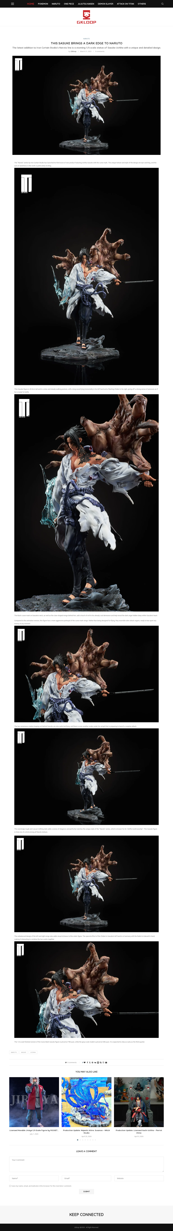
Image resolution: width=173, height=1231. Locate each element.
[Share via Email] (106, 1062)
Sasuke (23, 1052)
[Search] (162, 3)
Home (30, 3)
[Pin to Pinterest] (92, 1062)
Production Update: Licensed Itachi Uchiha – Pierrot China (139, 1131)
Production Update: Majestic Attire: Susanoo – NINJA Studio (86, 1131)
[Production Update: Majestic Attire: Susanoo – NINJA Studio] (86, 1102)
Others (142, 4)
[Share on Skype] (100, 1062)
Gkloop (73, 51)
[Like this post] (84, 1062)
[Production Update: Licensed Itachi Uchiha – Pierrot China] (139, 1102)
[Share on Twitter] (90, 1062)
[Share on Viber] (103, 1062)
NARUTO (56, 4)
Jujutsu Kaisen (86, 4)
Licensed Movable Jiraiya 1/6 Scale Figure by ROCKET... (34, 1130)
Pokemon (43, 4)
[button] (13, 1108)
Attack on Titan (125, 4)
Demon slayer (105, 4)
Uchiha (33, 1052)
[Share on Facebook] (87, 1062)
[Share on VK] (95, 1062)
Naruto (14, 1052)
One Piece (69, 4)
